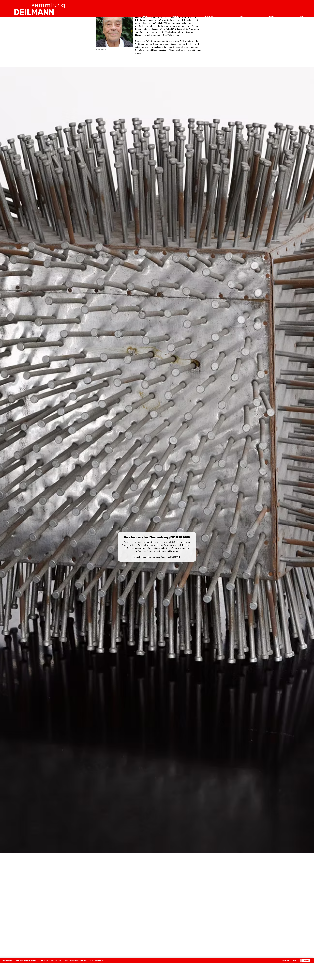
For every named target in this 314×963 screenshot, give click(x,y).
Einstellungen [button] (285, 960)
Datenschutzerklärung (97, 960)
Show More (138, 53)
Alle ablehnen (295, 960)
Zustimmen (306, 960)
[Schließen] (312, 960)
